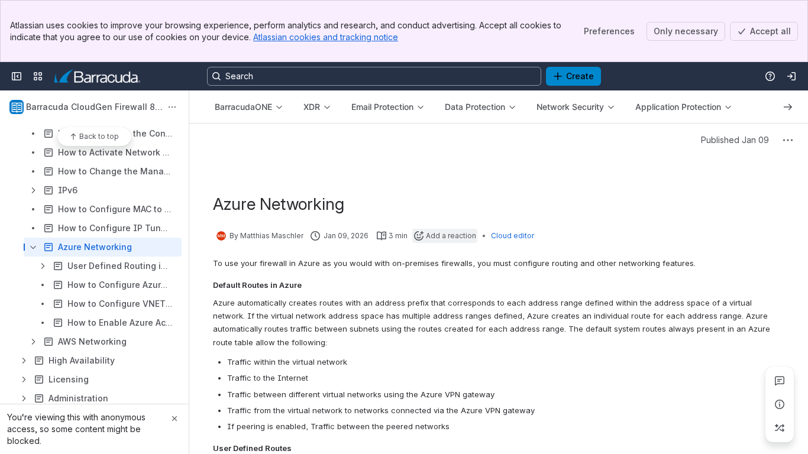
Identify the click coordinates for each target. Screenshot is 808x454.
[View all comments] (779, 380)
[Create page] (779, 428)
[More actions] (172, 107)
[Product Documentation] (97, 76)
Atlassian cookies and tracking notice (325, 37)
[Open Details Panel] (779, 404)
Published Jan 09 (735, 140)
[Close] (174, 418)
